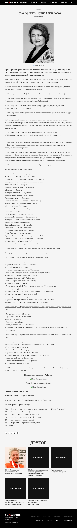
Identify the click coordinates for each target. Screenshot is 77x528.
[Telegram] (12, 433)
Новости (34, 2)
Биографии (23, 2)
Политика (53, 2)
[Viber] (14, 433)
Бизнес (43, 2)
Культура (64, 2)
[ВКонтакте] (6, 433)
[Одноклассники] (9, 433)
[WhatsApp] (17, 433)
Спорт (49, 520)
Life (58, 520)
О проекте (68, 520)
